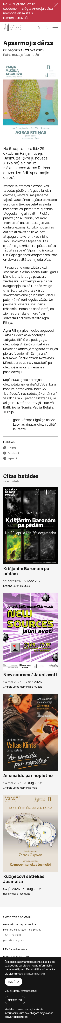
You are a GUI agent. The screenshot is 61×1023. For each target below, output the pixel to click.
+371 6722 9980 (12, 935)
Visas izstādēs (11, 481)
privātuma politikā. (34, 973)
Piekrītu (13, 981)
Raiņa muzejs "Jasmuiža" (21, 54)
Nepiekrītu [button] (15, 1000)
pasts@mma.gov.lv (14, 940)
